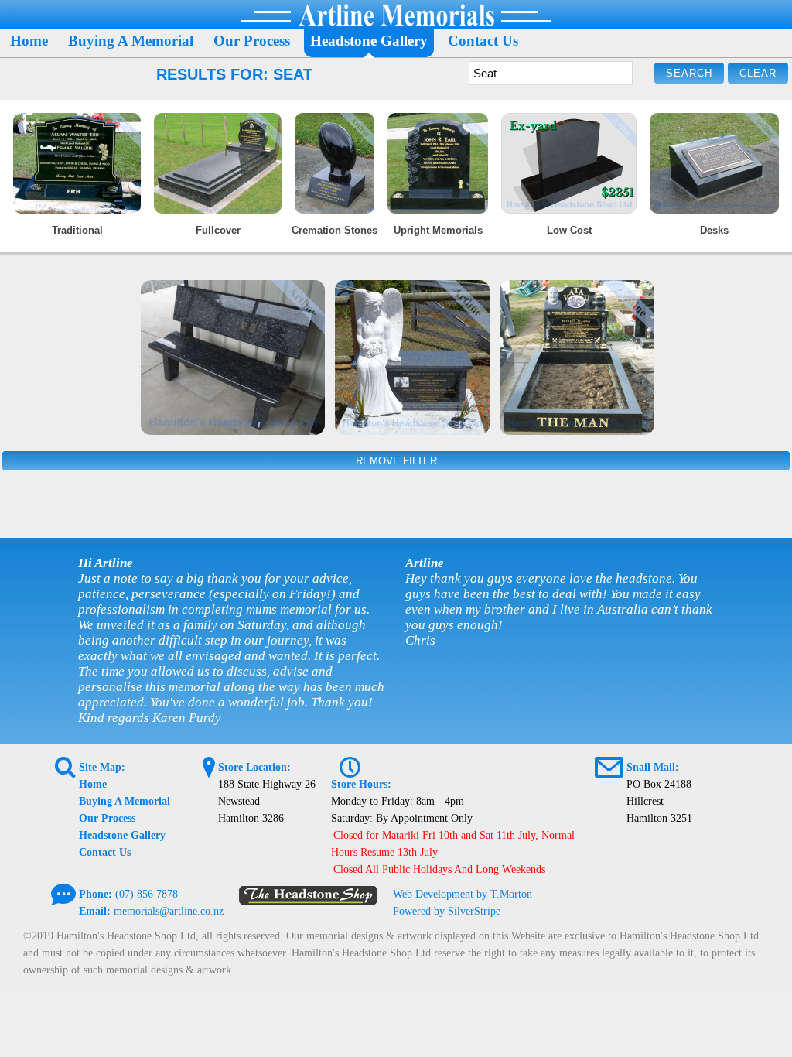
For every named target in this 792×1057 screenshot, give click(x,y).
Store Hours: (361, 784)
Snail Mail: (652, 767)
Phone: (95, 894)
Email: (95, 911)
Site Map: (102, 767)
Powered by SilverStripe (446, 911)
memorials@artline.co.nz (169, 911)
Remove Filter (396, 461)
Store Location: (254, 767)
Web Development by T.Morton (462, 894)
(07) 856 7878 (146, 894)
